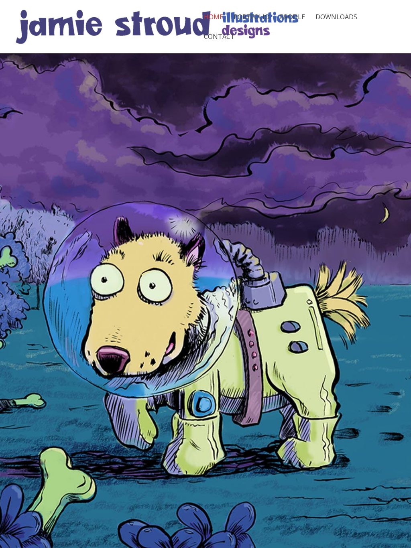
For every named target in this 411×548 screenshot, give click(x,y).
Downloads (336, 17)
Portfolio (251, 17)
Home (213, 17)
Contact (219, 37)
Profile (292, 17)
